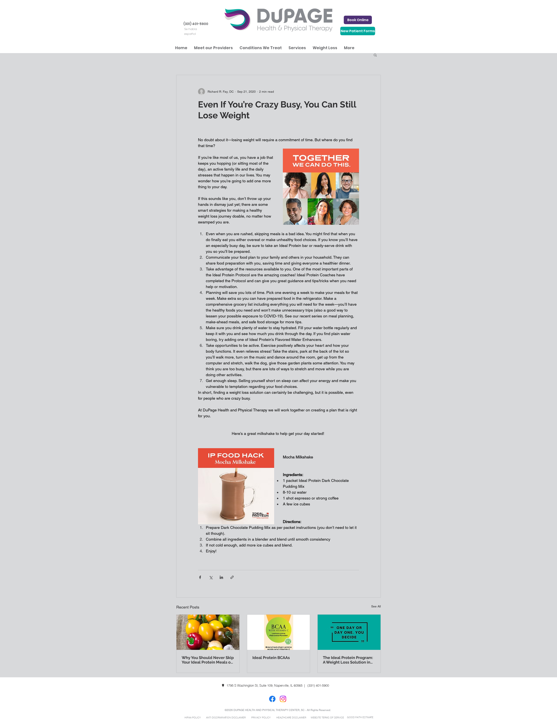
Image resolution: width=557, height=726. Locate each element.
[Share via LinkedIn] (221, 577)
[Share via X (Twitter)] (211, 577)
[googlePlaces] (223, 685)
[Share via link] (232, 577)
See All (376, 606)
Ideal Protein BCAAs (271, 657)
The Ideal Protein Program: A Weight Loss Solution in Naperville (348, 659)
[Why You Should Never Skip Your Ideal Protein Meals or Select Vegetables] (207, 632)
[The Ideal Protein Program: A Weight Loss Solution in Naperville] (349, 632)
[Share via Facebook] (200, 577)
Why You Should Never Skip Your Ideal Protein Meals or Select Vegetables (208, 659)
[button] (213, 48)
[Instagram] (283, 699)
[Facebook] (272, 699)
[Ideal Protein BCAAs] (278, 632)
